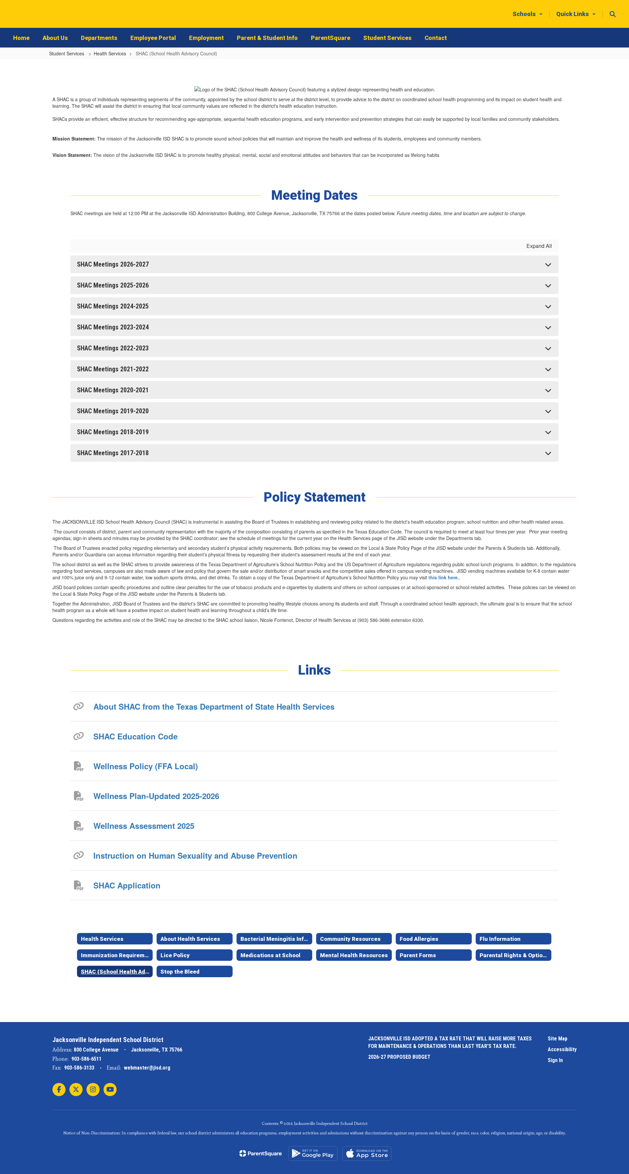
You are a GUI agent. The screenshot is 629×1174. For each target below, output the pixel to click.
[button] (528, 13)
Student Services (67, 53)
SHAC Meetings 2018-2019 (113, 432)
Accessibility (562, 1049)
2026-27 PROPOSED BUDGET (399, 1057)
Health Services (110, 53)
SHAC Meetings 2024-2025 (113, 306)
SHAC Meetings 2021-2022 (113, 369)
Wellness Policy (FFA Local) (145, 766)
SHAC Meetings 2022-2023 (113, 348)
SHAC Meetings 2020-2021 (113, 390)
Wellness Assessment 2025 (143, 825)
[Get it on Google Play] (312, 1153)
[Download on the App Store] (366, 1153)
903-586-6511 (86, 1059)
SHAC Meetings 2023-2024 (113, 327)
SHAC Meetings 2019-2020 (113, 411)
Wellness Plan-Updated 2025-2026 (156, 795)
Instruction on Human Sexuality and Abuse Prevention (195, 855)
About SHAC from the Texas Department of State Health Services (213, 706)
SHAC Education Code (135, 736)
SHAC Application (127, 885)
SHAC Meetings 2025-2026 (113, 285)
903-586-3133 (79, 1068)
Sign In (555, 1060)
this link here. (444, 577)
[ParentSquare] (260, 1153)
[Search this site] (612, 14)
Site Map (557, 1038)
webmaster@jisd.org (147, 1068)
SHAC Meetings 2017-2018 (113, 453)
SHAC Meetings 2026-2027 (113, 264)
